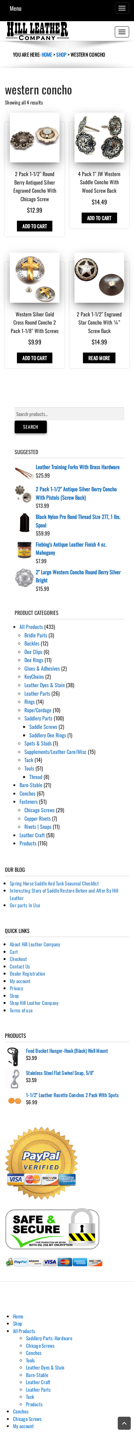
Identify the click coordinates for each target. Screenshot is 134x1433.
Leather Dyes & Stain (44, 685)
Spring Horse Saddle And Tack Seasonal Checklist (54, 883)
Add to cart (34, 226)
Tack (28, 760)
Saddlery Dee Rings (47, 735)
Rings (29, 701)
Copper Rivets (37, 818)
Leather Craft (32, 835)
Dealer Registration (27, 973)
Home (47, 54)
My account (20, 980)
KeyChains (34, 676)
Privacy (16, 988)
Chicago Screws (39, 810)
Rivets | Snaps (37, 826)
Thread (35, 777)
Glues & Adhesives (42, 668)
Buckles (31, 643)
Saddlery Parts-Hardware (49, 1338)
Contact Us (20, 966)
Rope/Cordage (37, 710)
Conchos (27, 793)
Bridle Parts (35, 635)
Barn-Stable (31, 785)
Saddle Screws (43, 726)
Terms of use (21, 1010)
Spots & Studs (38, 743)
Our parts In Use (25, 905)
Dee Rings (33, 660)
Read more (99, 357)
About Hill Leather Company (35, 944)
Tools (29, 768)
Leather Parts (37, 693)
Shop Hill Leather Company (34, 1002)
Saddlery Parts (38, 718)
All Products (31, 627)
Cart (14, 951)
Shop (61, 54)
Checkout (18, 958)
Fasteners (29, 801)
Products (28, 843)
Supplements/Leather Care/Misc (55, 752)
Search (30, 426)
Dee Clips (33, 652)
